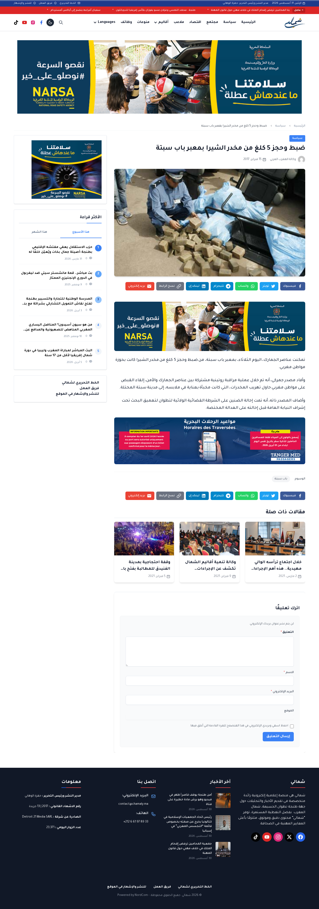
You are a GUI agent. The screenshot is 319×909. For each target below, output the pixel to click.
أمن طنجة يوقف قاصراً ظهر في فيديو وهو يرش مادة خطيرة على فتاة (190, 799)
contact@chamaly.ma (133, 804)
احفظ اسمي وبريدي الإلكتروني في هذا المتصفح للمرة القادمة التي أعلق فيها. (239, 726)
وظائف (126, 22)
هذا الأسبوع (80, 232)
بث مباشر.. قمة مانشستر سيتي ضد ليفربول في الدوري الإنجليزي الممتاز (56, 276)
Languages (106, 22)
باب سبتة (281, 479)
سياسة (229, 22)
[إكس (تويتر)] (289, 837)
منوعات (143, 22)
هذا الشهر (39, 232)
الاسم (289, 672)
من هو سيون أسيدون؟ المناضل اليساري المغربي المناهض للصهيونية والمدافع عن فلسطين (58, 327)
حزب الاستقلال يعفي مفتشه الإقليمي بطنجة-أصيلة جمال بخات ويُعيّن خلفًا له (60, 250)
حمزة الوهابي (33, 796)
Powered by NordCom (132, 895)
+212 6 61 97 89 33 (136, 822)
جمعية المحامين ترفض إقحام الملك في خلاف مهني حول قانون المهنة (190, 848)
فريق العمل (46, 3)
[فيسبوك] (41, 22)
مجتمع (212, 22)
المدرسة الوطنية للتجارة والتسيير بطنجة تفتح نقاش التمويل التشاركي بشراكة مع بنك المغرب (56, 301)
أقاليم (163, 22)
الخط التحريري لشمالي (80, 383)
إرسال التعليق (278, 737)
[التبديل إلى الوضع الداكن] (50, 22)
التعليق (287, 632)
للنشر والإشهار (23, 3)
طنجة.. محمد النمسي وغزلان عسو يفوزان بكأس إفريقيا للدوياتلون (201, 10)
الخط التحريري (68, 3)
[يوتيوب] (24, 22)
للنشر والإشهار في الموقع (77, 394)
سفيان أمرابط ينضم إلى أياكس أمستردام (121, 10)
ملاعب (179, 22)
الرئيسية (248, 22)
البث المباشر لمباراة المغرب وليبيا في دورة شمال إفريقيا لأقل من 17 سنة (58, 353)
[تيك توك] (16, 22)
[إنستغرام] (33, 22)
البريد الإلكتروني (282, 691)
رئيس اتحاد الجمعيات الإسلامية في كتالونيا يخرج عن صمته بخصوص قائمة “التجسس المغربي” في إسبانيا (188, 824)
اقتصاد (195, 22)
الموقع (289, 711)
